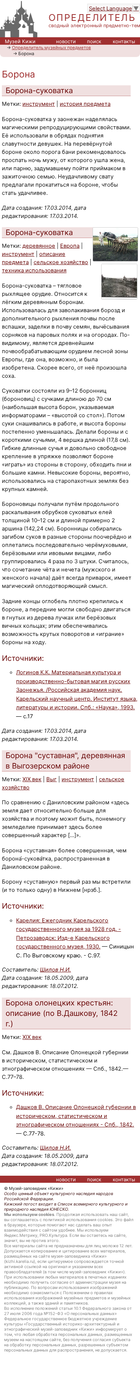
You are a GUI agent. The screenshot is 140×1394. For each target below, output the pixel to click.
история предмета (85, 104)
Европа (70, 246)
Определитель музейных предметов (51, 47)
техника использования (34, 270)
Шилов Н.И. (55, 969)
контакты (124, 41)
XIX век (31, 779)
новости (66, 41)
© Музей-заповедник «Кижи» (33, 1188)
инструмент (38, 104)
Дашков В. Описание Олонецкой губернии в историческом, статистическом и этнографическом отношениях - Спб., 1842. (76, 1116)
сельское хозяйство (61, 262)
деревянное (38, 246)
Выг (51, 779)
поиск (94, 41)
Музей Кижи (20, 41)
